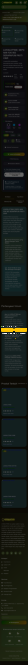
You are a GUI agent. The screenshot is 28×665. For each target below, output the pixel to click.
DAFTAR (7, 330)
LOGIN (21, 330)
